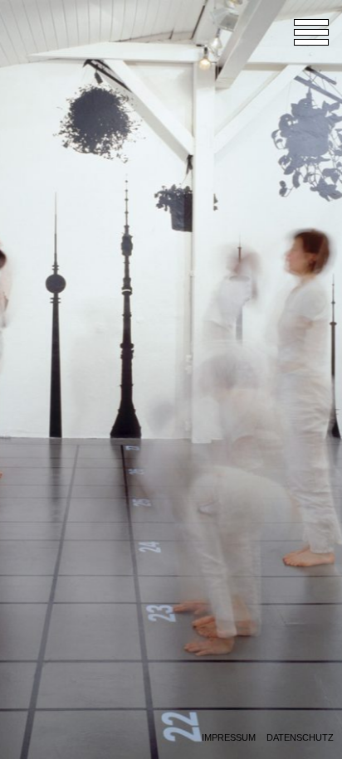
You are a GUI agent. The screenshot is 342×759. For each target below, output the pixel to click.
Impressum (229, 737)
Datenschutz (300, 737)
